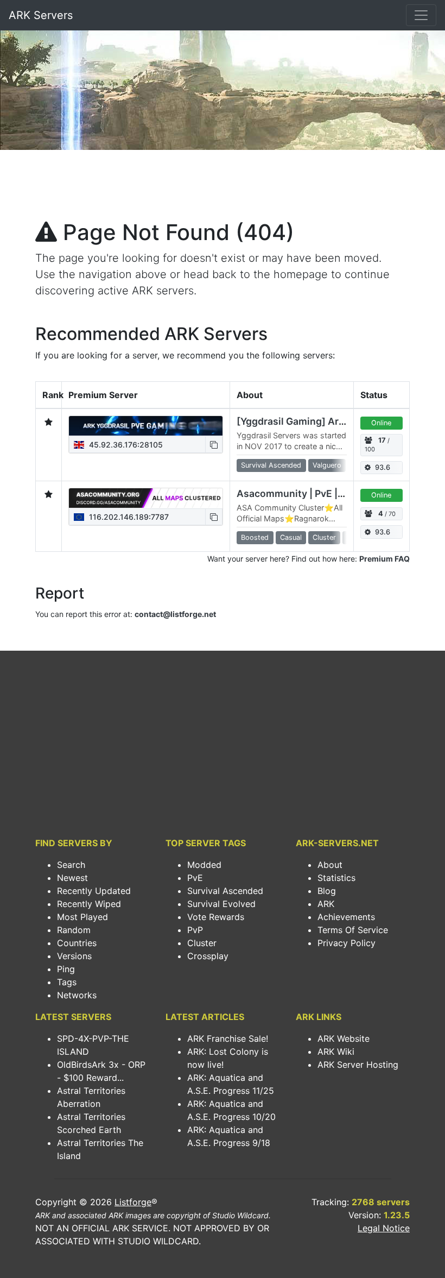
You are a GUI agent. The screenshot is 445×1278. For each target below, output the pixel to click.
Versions (74, 955)
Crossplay (207, 955)
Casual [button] (291, 537)
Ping (66, 969)
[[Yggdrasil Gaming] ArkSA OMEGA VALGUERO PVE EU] (146, 426)
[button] (214, 444)
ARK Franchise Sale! (227, 1038)
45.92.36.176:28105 (125, 444)
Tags (67, 982)
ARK (325, 903)
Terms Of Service (352, 929)
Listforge (133, 1202)
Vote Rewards (215, 916)
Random (74, 929)
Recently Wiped (89, 903)
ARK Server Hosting (357, 1064)
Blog (326, 890)
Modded (204, 864)
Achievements (346, 916)
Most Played (82, 916)
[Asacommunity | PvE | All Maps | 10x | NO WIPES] (146, 498)
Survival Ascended (225, 890)
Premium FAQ (384, 558)
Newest (72, 877)
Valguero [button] (327, 465)
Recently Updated (94, 890)
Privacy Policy (346, 942)
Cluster (202, 942)
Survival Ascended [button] (271, 465)
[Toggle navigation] (421, 15)
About (329, 864)
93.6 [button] (382, 467)
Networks (77, 995)
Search (71, 864)
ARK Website (343, 1038)
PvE (195, 877)
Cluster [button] (324, 537)
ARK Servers (41, 15)
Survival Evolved (221, 903)
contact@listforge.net (175, 614)
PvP (195, 929)
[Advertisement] (222, 188)
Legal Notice (384, 1228)
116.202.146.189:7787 (128, 516)
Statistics (336, 877)
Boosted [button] (255, 537)
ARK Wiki (335, 1051)
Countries (77, 942)
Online (381, 423)
